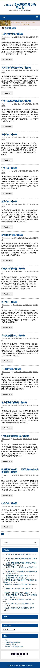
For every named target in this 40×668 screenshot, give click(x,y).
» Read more (7, 59)
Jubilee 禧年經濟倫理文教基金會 (20, 6)
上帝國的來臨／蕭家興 (11, 368)
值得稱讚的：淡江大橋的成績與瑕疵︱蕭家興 (19, 584)
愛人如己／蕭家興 (9, 302)
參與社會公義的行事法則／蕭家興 (16, 67)
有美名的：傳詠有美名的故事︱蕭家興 (17, 593)
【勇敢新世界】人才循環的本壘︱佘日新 (17, 554)
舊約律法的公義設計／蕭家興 (14, 402)
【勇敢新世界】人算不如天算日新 (15, 578)
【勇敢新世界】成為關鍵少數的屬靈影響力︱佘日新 (21, 558)
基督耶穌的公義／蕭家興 (12, 235)
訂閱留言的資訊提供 (11, 644)
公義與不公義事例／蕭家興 (13, 268)
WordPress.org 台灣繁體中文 (14, 646)
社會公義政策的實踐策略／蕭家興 (16, 101)
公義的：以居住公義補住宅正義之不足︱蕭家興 (19, 608)
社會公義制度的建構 (19, 37)
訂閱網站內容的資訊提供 (12, 642)
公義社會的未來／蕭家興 (12, 34)
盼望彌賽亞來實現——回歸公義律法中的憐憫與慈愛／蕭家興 (20, 471)
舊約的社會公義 (27, 405)
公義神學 (16, 506)
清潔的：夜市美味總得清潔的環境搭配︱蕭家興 (19, 604)
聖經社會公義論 (30, 37)
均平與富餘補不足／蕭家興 (13, 335)
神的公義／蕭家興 (9, 503)
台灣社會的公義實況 (19, 137)
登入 (6, 640)
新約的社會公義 (18, 238)
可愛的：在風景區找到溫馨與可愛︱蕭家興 (18, 599)
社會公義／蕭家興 (9, 167)
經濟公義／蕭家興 (9, 201)
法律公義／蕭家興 (9, 134)
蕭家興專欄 (32, 506)
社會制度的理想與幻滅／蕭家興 (15, 435)
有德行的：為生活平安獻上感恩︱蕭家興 (17, 588)
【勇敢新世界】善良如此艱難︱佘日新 (17, 576)
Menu (4, 17)
